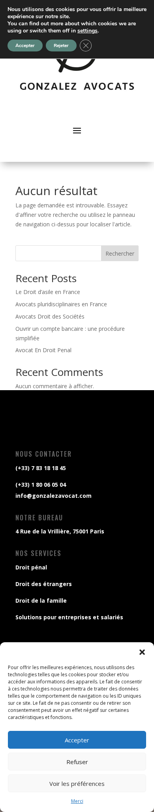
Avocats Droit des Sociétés (50, 316)
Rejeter (61, 45)
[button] (142, 652)
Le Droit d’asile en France (47, 292)
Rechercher (119, 253)
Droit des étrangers (43, 584)
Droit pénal (31, 567)
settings (87, 30)
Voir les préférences (77, 783)
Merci (77, 801)
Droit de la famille (41, 600)
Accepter (77, 740)
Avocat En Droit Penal (43, 350)
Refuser (77, 762)
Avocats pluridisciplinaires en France (61, 304)
